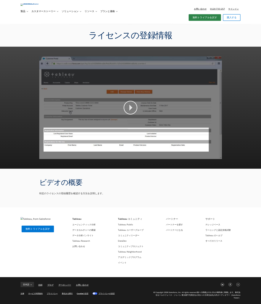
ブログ (50, 285)
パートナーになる (174, 230)
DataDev (122, 241)
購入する (232, 17)
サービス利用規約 (35, 293)
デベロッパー (64, 285)
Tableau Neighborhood (130, 251)
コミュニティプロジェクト (130, 246)
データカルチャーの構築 (84, 230)
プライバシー (52, 293)
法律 (22, 293)
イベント (122, 262)
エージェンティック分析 (84, 224)
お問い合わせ (200, 9)
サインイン (233, 9)
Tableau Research (81, 241)
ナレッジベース (212, 224)
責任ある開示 (67, 293)
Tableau (76, 218)
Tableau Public (125, 224)
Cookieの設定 (82, 293)
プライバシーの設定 (106, 293)
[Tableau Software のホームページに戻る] (33, 3)
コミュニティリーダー (128, 235)
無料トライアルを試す (205, 17)
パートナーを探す (174, 224)
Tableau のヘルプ (213, 235)
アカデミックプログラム (129, 257)
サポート (210, 218)
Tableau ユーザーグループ (130, 230)
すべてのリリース (213, 241)
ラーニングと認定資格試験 (218, 230)
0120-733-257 (217, 9)
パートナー (172, 218)
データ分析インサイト (82, 235)
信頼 (40, 285)
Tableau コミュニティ (130, 218)
